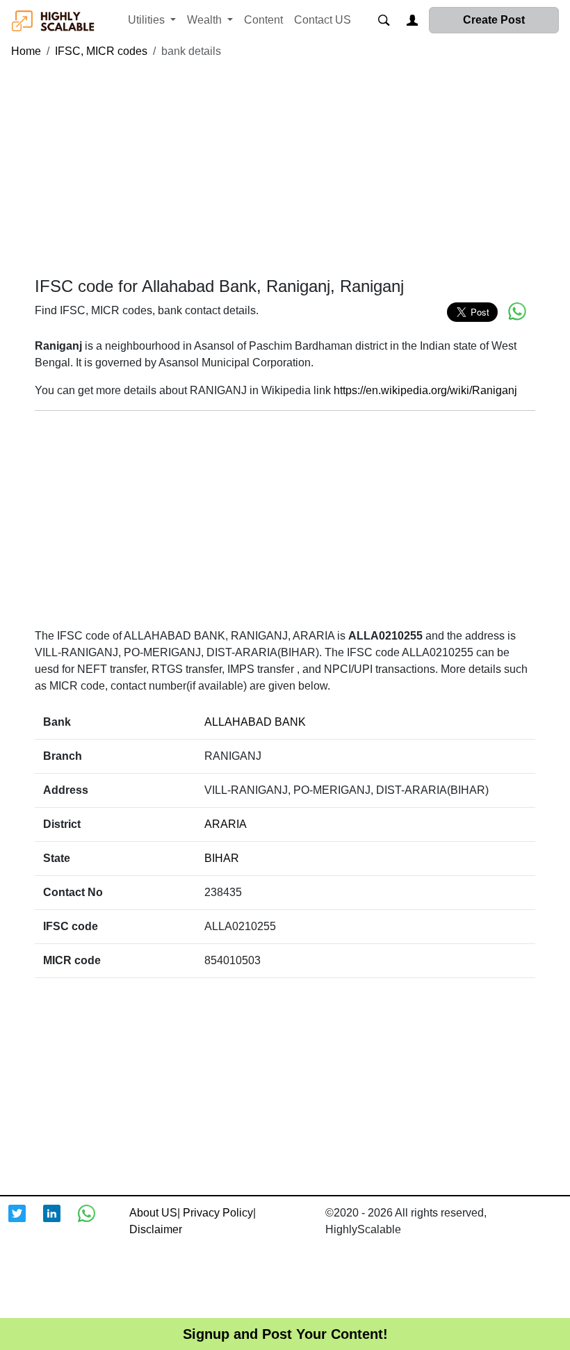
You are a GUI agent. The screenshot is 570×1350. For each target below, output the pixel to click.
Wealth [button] (206, 20)
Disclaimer (155, 1229)
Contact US (322, 20)
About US (153, 1213)
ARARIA (225, 824)
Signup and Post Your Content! (285, 1334)
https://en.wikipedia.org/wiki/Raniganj (425, 390)
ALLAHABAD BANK (255, 722)
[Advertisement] (285, 168)
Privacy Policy (218, 1213)
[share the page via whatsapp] (517, 311)
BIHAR (221, 858)
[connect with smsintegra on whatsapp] (95, 1222)
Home (26, 51)
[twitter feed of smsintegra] (25, 1222)
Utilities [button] (148, 20)
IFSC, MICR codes (101, 51)
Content (263, 20)
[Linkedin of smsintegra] (60, 1222)
